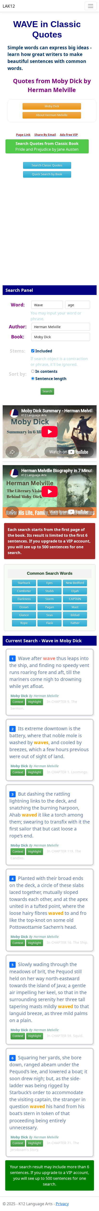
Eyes (49, 583)
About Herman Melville (52, 115)
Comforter (24, 591)
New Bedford (75, 583)
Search (47, 391)
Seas (49, 615)
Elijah (75, 591)
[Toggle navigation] (90, 6)
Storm (49, 599)
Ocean (24, 607)
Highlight (34, 702)
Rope (24, 623)
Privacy (62, 1203)
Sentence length (50, 378)
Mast (75, 607)
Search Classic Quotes (47, 165)
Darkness (24, 599)
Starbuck (24, 583)
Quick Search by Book (47, 174)
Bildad (75, 615)
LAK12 (9, 6)
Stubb (49, 591)
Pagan (49, 607)
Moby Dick (52, 106)
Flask (49, 623)
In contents (45, 371)
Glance (24, 615)
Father (75, 623)
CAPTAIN (75, 599)
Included (43, 351)
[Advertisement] (49, 234)
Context (17, 702)
